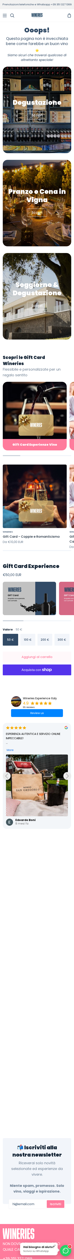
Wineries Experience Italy (40, 698)
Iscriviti (55, 1204)
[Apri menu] (3, 15)
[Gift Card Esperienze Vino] (35, 416)
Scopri (37, 115)
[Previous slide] (7, 776)
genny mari (24, 756)
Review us (37, 713)
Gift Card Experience (31, 566)
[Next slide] (67, 776)
